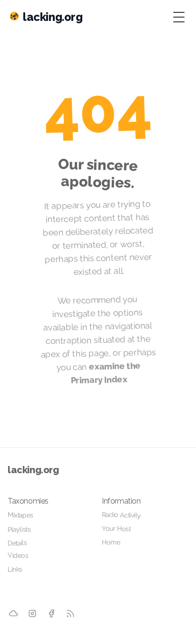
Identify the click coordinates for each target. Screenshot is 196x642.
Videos (18, 555)
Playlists (19, 529)
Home (111, 542)
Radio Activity (121, 515)
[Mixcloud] (13, 613)
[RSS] (70, 613)
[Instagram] (32, 613)
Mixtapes (20, 515)
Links (15, 569)
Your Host (116, 529)
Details (17, 543)
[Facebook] (51, 613)
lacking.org (33, 470)
